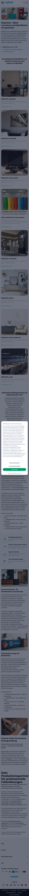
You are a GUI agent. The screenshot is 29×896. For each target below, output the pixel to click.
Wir (3, 426)
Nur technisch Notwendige (14, 466)
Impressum (19, 473)
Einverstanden (14, 469)
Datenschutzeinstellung (15, 462)
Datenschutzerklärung (11, 452)
